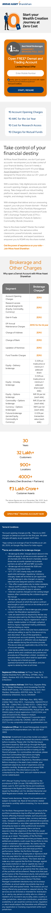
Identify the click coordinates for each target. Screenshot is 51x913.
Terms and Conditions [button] (15, 84)
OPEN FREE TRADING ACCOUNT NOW (25, 513)
